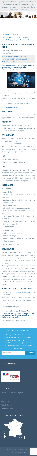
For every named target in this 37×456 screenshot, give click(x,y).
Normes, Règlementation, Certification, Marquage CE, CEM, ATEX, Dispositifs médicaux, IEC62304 (15, 59)
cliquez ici (18, 69)
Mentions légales (16, 393)
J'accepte (23, 10)
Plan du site (5, 393)
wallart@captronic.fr (24, 292)
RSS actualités (6, 402)
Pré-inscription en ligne (10, 107)
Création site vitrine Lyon (18, 452)
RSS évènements (7, 408)
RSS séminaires (6, 405)
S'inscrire (30, 353)
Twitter (5, 399)
